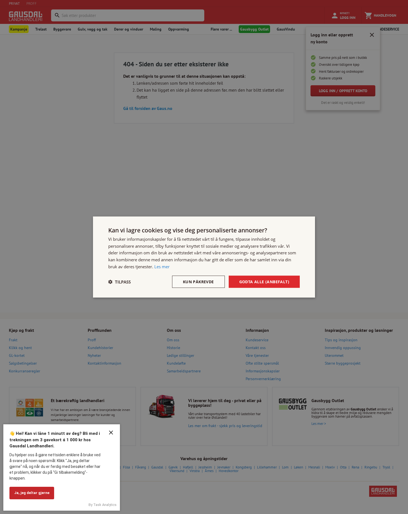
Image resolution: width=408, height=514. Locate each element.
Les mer (162, 266)
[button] (119, 282)
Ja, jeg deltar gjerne (31, 493)
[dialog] (204, 257)
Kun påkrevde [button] (198, 281)
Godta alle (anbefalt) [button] (264, 281)
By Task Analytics (103, 505)
